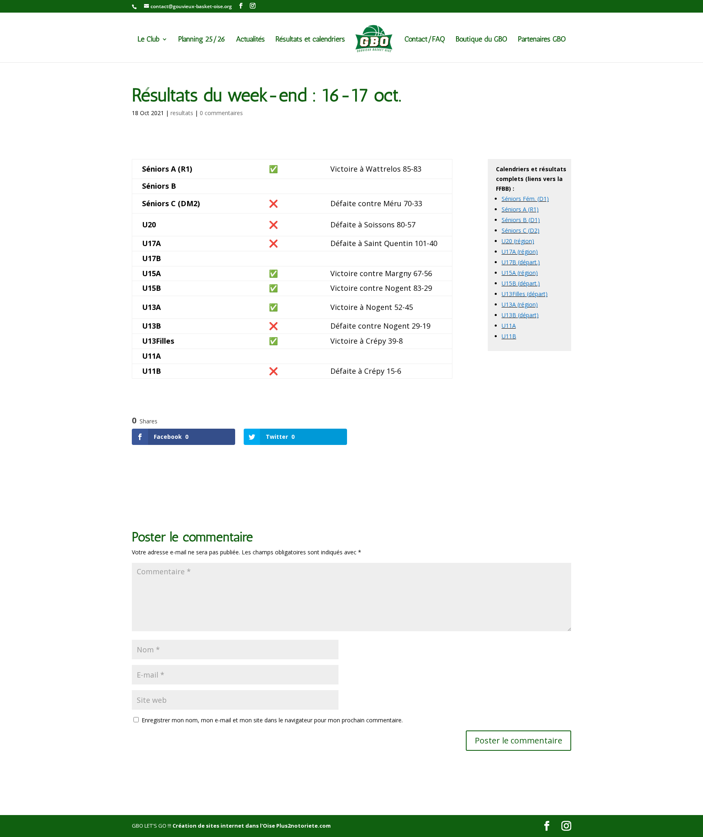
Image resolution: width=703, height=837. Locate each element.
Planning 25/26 (201, 40)
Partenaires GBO (542, 40)
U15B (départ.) (521, 283)
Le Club (148, 40)
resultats (181, 113)
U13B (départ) (520, 315)
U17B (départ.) (521, 262)
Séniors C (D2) (520, 230)
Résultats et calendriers (310, 40)
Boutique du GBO (481, 40)
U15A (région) (520, 273)
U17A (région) (520, 251)
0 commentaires (221, 113)
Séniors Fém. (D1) (525, 199)
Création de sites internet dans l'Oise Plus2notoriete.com (251, 825)
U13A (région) (520, 304)
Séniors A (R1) (520, 209)
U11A (509, 325)
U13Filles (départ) (525, 294)
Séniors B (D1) (521, 220)
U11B (509, 336)
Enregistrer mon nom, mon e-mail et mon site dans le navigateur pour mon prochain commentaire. (272, 720)
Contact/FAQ (424, 40)
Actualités (250, 40)
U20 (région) (518, 241)
